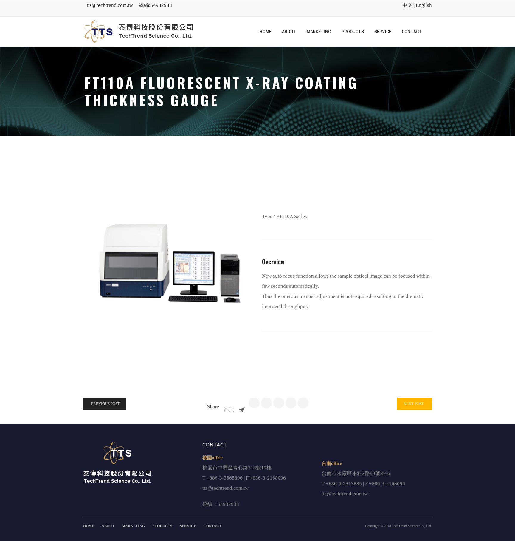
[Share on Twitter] (266, 403)
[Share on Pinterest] (303, 403)
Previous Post (105, 403)
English (424, 5)
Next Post (414, 403)
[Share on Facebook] (254, 403)
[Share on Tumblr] (291, 403)
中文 (407, 5)
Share (213, 406)
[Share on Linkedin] (278, 403)
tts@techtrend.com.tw (110, 5)
